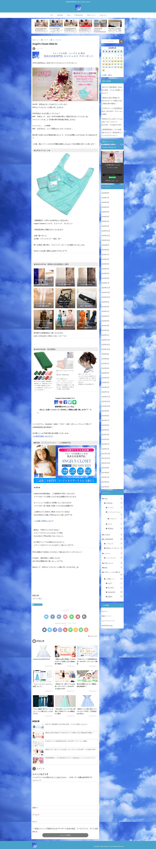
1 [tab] (75, 35)
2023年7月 (105, 363)
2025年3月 (105, 273)
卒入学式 (115, 587)
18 (106, 64)
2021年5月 (105, 487)
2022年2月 (105, 444)
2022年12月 (105, 396)
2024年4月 (105, 325)
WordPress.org (106, 625)
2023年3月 (105, 382)
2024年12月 (105, 287)
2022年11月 (105, 401)
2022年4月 (105, 434)
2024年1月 (105, 335)
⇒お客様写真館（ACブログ (42, 436)
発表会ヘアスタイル (114, 548)
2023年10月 (105, 349)
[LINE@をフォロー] (70, 630)
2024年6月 (105, 316)
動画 (113, 567)
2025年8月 (105, 250)
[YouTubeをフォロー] (65, 630)
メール (35, 815)
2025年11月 (105, 235)
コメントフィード (107, 621)
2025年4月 (105, 269)
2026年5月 (105, 207)
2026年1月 (105, 226)
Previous (33, 26)
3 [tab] (81, 35)
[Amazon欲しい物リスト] (75, 630)
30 (121, 67)
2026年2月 (105, 221)
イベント (115, 507)
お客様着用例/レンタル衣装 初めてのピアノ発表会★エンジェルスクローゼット (112, 132)
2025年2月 (105, 278)
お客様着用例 (113, 539)
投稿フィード (106, 616)
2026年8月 (105, 193)
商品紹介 (115, 528)
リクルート (116, 518)
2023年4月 (105, 378)
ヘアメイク (114, 543)
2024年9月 (105, 302)
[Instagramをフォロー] (60, 630)
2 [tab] (78, 35)
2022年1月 (105, 449)
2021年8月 (105, 472)
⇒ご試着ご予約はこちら (43, 521)
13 (112, 61)
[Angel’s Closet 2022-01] (59, 616)
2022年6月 (105, 425)
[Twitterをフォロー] (49, 630)
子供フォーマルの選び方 (113, 573)
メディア (113, 553)
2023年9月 (105, 354)
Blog (113, 498)
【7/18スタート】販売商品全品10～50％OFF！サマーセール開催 (112, 111)
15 (118, 61)
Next (123, 26)
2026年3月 (105, 216)
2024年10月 (105, 297)
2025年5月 (105, 264)
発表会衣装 (115, 592)
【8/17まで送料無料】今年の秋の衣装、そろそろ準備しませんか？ (112, 90)
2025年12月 (105, 231)
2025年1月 (105, 283)
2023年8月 (105, 359)
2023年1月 (105, 392)
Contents (113, 534)
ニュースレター (38, 604)
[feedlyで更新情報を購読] (81, 630)
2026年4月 (105, 212)
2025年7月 (105, 254)
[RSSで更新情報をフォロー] (86, 630)
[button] (121, 41)
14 (115, 61)
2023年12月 (105, 340)
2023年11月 (105, 344)
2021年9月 (105, 468)
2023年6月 (105, 368)
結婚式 (115, 596)
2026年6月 (105, 202)
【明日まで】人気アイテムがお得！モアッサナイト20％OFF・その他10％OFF (112, 122)
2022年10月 (105, 406)
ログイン (104, 611)
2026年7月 (105, 197)
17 (103, 64)
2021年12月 (105, 453)
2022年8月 (105, 415)
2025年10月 (105, 240)
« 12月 (104, 75)
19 (109, 64)
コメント (36, 780)
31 (103, 70)
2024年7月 (105, 311)
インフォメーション (115, 513)
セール (115, 524)
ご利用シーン (114, 579)
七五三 (115, 583)
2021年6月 (105, 482)
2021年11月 (105, 458)
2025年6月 (105, 259)
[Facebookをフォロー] (55, 630)
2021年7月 (105, 477)
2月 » (110, 75)
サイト (34, 822)
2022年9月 (105, 411)
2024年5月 (105, 321)
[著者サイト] (44, 630)
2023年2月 (105, 387)
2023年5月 (105, 373)
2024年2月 (105, 330)
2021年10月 (105, 463)
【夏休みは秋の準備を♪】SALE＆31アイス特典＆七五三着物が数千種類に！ (111, 101)
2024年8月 (105, 306)
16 (121, 61)
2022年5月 (105, 430)
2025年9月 (105, 245)
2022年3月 (105, 439)
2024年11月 (105, 292)
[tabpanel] (41, 26)
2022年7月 (105, 420)
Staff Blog (114, 503)
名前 (35, 808)
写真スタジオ (113, 563)
